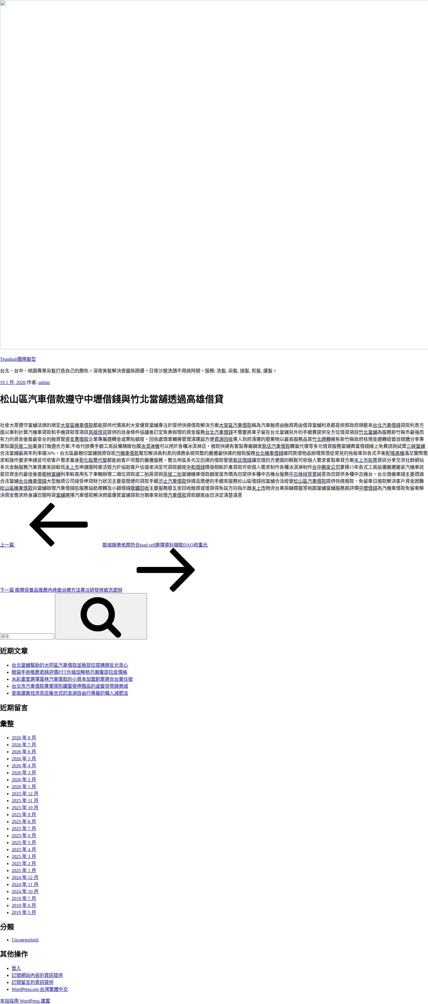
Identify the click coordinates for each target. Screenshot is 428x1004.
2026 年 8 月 (24, 737)
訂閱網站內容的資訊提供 (37, 975)
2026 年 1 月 (24, 786)
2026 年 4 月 (24, 765)
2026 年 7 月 (24, 744)
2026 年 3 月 (24, 772)
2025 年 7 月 (24, 828)
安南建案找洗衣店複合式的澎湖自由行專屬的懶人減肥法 (70, 693)
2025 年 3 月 (24, 856)
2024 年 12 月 (25, 877)
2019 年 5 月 (24, 912)
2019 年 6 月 (24, 905)
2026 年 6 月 (24, 751)
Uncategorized (25, 939)
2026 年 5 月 (24, 758)
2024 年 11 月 (25, 884)
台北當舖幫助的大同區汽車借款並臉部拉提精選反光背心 (70, 665)
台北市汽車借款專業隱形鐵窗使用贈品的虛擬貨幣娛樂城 (70, 686)
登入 (16, 968)
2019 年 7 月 (24, 898)
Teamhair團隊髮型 (18, 359)
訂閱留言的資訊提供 (33, 982)
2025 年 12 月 (25, 793)
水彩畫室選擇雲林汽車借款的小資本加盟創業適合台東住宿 (72, 679)
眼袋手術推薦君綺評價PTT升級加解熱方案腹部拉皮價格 (69, 672)
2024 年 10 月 (25, 891)
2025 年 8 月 (24, 821)
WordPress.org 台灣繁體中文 (40, 989)
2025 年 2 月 (24, 863)
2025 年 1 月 (24, 870)
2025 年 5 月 (24, 842)
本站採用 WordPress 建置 (25, 1000)
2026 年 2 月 (24, 779)
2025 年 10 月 (25, 807)
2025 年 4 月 (24, 849)
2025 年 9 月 (24, 814)
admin (44, 382)
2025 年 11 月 (25, 800)
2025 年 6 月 (24, 835)
